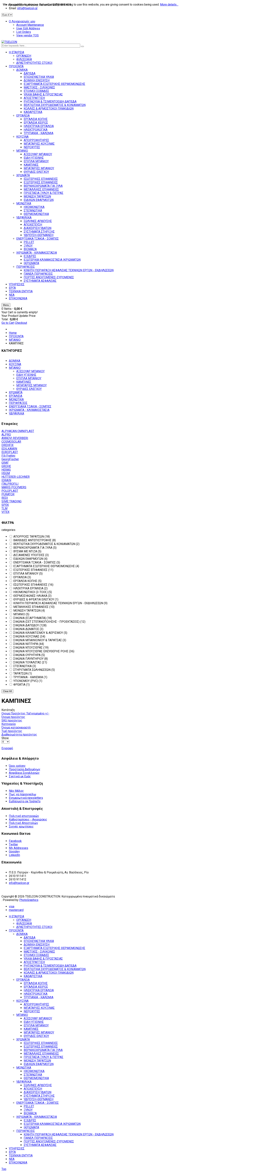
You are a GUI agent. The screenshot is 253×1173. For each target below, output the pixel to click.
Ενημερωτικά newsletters (26, 798)
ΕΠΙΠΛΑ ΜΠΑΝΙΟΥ (28, 378)
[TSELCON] (9, 42)
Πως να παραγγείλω (22, 794)
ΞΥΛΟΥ (28, 1110)
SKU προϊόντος (11, 720)
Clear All (7, 691)
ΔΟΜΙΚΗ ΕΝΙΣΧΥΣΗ (36, 944)
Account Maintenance (30, 25)
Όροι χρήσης (17, 766)
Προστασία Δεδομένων (24, 769)
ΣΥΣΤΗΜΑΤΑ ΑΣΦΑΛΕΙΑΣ (40, 1145)
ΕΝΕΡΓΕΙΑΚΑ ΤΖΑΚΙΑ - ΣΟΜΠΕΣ (30, 406)
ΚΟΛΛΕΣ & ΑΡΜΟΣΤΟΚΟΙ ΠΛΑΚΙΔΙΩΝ (49, 972)
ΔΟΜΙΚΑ (14, 361)
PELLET (29, 1106)
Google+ (14, 851)
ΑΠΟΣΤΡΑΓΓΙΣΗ (34, 962)
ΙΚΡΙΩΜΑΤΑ (31, 1127)
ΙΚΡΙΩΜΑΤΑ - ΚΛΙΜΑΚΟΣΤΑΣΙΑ (29, 410)
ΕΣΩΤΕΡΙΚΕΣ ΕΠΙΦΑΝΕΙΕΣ (41, 1043)
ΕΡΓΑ (12, 1152)
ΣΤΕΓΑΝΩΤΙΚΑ (33, 1074)
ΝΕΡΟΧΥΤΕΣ (32, 1011)
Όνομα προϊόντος (13, 717)
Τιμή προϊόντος (11, 731)
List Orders (23, 32)
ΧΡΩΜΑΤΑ (15, 392)
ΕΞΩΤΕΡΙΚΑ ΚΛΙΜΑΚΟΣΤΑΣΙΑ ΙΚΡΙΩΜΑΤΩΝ (52, 1124)
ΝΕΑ (11, 1159)
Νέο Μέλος (16, 791)
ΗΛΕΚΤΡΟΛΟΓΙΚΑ (35, 994)
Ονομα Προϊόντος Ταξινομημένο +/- (25, 713)
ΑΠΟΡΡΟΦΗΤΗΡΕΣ (36, 1004)
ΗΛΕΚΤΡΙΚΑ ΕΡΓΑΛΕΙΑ (39, 990)
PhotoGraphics (28, 900)
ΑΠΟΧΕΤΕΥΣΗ (33, 1088)
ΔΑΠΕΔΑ (29, 937)
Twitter (13, 844)
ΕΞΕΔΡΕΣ (30, 1120)
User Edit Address (28, 28)
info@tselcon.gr (19, 883)
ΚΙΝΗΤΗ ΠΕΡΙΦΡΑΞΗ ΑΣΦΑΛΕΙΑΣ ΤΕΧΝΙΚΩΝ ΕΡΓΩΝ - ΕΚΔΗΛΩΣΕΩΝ (69, 1134)
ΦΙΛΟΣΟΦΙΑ (24, 923)
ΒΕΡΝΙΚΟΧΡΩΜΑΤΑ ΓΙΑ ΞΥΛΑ (43, 1050)
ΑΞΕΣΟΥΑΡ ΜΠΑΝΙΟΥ (30, 371)
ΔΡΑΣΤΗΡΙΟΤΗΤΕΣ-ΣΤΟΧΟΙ (34, 927)
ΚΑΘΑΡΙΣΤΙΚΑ (33, 976)
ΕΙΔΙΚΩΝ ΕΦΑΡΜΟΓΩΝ (39, 1064)
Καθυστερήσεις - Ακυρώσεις (28, 819)
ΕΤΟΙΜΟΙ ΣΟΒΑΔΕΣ (36, 955)
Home (13, 333)
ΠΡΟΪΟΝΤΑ (16, 336)
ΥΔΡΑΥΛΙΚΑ (16, 413)
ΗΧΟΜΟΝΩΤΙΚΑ (34, 1071)
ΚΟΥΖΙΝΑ (15, 364)
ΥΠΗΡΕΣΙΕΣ (16, 1148)
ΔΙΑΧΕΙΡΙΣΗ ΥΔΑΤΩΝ (37, 1092)
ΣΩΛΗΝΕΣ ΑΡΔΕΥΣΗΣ (38, 1085)
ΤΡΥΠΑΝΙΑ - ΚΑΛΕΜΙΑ (38, 997)
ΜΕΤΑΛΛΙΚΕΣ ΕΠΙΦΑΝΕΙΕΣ (41, 1053)
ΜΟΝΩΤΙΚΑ (16, 399)
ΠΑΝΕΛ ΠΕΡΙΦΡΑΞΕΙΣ (38, 1138)
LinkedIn (14, 855)
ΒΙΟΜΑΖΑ (30, 1113)
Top (3, 1169)
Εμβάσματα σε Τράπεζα (24, 801)
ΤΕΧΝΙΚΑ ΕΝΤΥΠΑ (21, 1155)
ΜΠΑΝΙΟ (15, 340)
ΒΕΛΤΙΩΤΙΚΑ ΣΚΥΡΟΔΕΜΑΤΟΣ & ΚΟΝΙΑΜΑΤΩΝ (55, 969)
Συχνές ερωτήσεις (21, 826)
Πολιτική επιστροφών (24, 816)
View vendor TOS (27, 35)
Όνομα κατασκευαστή (16, 727)
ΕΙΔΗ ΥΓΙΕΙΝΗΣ (26, 375)
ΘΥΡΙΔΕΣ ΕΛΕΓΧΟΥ (29, 389)
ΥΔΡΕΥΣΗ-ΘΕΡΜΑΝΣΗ (38, 1099)
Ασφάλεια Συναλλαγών (24, 773)
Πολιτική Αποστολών (23, 823)
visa (11, 906)
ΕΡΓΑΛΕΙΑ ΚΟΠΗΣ (36, 983)
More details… (169, 4)
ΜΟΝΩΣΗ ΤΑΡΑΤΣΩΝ (37, 1060)
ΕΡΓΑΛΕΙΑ (15, 396)
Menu (6, 305)
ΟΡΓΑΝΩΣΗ (23, 920)
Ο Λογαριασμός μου (22, 21)
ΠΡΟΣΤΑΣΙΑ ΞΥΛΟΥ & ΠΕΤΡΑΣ (43, 1057)
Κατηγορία (8, 724)
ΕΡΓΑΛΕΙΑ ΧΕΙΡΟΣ (36, 987)
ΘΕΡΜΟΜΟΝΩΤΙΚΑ (36, 1078)
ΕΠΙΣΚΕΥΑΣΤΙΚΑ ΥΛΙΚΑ (39, 941)
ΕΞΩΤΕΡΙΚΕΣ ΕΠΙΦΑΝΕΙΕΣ (41, 1046)
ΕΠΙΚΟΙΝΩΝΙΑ (18, 1162)
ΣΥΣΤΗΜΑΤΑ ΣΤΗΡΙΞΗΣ (39, 1096)
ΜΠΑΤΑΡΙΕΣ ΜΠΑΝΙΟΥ (31, 385)
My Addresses (18, 848)
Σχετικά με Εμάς (20, 776)
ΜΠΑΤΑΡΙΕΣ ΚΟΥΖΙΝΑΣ (39, 1008)
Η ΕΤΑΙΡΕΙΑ (16, 916)
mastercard (16, 910)
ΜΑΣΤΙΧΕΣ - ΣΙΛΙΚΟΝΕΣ (39, 951)
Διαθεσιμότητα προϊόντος (19, 734)
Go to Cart (7, 323)
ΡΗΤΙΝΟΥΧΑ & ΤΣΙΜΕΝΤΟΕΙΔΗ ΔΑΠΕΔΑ (50, 965)
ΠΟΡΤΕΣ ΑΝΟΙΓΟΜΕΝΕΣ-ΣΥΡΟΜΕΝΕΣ (49, 1141)
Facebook (15, 841)
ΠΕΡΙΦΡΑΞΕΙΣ (18, 403)
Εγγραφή (7, 748)
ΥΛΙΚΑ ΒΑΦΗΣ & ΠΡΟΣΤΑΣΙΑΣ (43, 958)
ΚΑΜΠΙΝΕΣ (23, 382)
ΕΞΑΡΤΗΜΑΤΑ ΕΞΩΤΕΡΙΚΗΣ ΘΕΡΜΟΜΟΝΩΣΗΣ (54, 948)
